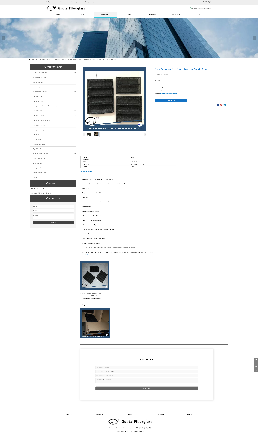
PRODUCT (51, 59)
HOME (44, 59)
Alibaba (111, 428)
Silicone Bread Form (74, 59)
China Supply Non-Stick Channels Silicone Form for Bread (98, 59)
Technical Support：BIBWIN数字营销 (134, 428)
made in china (118, 428)
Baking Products (61, 59)
